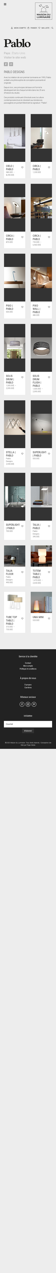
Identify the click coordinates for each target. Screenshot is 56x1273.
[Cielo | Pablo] (14, 138)
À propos (28, 685)
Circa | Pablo (37, 167)
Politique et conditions (28, 669)
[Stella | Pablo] (14, 424)
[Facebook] (22, 704)
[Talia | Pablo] (41, 497)
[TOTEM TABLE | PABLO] (41, 556)
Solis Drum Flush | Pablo (37, 380)
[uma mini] (41, 602)
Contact (28, 663)
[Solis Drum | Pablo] (14, 348)
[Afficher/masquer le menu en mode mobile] (5, 4)
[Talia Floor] (14, 556)
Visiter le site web (15, 57)
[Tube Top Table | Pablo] (14, 602)
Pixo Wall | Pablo (36, 309)
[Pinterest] (34, 704)
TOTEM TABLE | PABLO (37, 574)
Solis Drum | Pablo (10, 379)
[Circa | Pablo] (41, 138)
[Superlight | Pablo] (41, 424)
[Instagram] (28, 704)
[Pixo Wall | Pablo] (41, 277)
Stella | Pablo (11, 454)
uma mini (38, 617)
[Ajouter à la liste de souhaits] (22, 167)
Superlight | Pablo (40, 454)
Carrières (28, 687)
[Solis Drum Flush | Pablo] (41, 348)
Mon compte (28, 666)
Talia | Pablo (36, 526)
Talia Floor (9, 572)
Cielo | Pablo (10, 167)
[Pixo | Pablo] (14, 277)
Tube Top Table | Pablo (11, 620)
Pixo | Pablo (9, 307)
